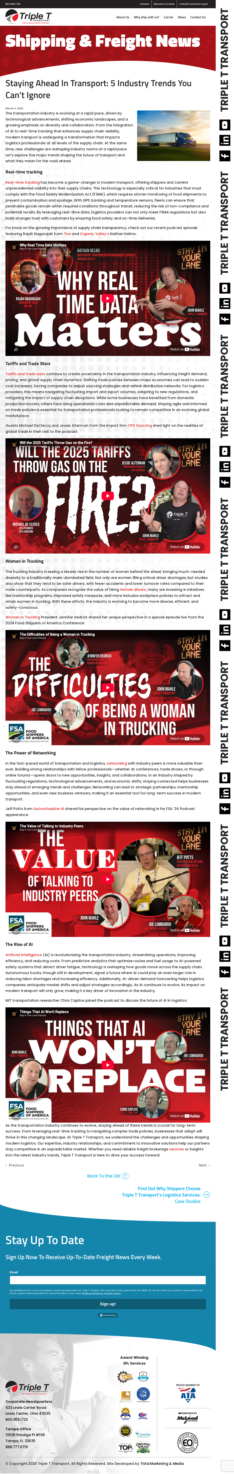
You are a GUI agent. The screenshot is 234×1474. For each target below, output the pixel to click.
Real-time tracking (22, 182)
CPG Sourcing (140, 425)
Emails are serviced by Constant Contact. (101, 1293)
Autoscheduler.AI (49, 808)
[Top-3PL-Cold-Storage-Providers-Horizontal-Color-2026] (125, 1372)
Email (14, 1272)
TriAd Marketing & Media (162, 1463)
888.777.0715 (16, 1447)
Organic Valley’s (94, 233)
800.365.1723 (12, 3)
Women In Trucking (22, 617)
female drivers (133, 589)
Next (203, 1165)
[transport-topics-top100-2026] (125, 1444)
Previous (16, 1165)
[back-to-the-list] (108, 1174)
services (176, 1149)
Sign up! (108, 1304)
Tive (67, 233)
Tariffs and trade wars (25, 374)
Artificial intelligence (23, 954)
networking (117, 763)
